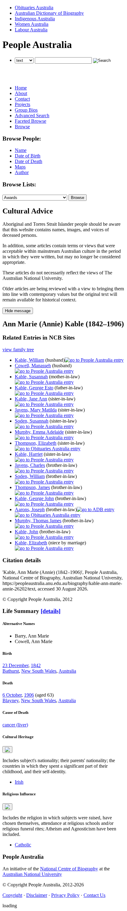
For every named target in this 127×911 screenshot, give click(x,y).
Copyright (12, 895)
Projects (22, 104)
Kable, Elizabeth (31, 542)
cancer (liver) (15, 724)
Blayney (10, 700)
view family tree (18, 349)
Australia (67, 671)
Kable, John (26, 531)
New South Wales (38, 671)
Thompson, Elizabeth (35, 443)
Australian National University (32, 874)
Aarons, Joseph (30, 509)
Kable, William (29, 360)
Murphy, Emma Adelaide (39, 432)
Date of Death (28, 161)
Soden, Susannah (31, 421)
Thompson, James (32, 487)
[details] (50, 611)
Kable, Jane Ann (31, 398)
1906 (29, 695)
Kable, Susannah (31, 376)
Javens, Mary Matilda (36, 409)
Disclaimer (36, 895)
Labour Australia (31, 29)
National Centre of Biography (69, 868)
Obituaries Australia (34, 7)
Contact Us (94, 895)
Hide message (18, 310)
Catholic (23, 844)
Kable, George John (34, 498)
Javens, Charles (30, 465)
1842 (36, 665)
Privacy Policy (65, 895)
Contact (22, 98)
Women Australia (31, 24)
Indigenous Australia (35, 18)
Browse (22, 126)
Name (21, 150)
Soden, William (30, 476)
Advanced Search (32, 115)
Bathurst (10, 671)
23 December (15, 665)
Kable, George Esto (34, 387)
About (21, 93)
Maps (20, 166)
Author (22, 172)
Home (21, 87)
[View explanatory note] (7, 749)
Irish (19, 782)
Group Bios (26, 110)
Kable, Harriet (29, 454)
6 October (12, 695)
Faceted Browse (30, 121)
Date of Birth (27, 155)
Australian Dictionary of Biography (49, 13)
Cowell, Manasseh (33, 365)
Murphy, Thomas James (38, 520)
